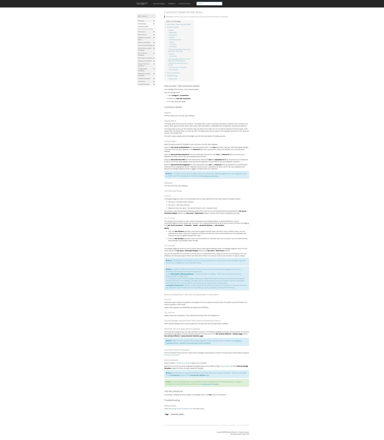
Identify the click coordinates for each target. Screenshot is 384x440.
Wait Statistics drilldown (142, 54)
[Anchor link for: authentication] (178, 34)
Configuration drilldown (142, 70)
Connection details (173, 27)
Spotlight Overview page (144, 38)
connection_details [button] (177, 414)
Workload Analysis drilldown (144, 75)
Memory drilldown (144, 42)
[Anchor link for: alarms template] (179, 69)
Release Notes (173, 79)
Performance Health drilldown (144, 49)
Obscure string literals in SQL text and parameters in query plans (179, 50)
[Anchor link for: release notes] (177, 78)
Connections (142, 24)
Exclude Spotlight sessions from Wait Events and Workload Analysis (179, 60)
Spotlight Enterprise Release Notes (182, 409)
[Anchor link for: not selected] (177, 46)
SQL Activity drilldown (145, 45)
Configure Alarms (225, 366)
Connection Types (184, 3)
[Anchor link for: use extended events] (181, 39)
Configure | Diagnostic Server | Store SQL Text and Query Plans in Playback (204, 342)
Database (171, 37)
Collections (141, 81)
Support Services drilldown (143, 65)
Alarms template (173, 70)
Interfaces (171, 3)
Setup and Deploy (158, 3)
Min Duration (173, 44)
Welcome (141, 21)
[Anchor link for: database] (175, 37)
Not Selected (173, 46)
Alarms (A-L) (142, 32)
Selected (172, 42)
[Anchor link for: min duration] (177, 44)
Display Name (173, 32)
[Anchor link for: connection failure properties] (187, 67)
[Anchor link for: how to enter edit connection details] (191, 24)
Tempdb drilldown (144, 78)
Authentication (173, 35)
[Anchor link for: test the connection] (180, 73)
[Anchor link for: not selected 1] (177, 56)
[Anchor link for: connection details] (179, 27)
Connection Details (143, 26)
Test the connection (173, 73)
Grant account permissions (145, 29)
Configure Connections (211, 176)
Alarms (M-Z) (142, 35)
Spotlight (142, 3)
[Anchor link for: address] (174, 30)
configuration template (183, 363)
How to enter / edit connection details (179, 24)
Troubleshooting (143, 84)
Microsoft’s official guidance (182, 274)
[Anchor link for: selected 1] (174, 53)
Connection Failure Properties (177, 67)
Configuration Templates (210, 384)
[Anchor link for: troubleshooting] (177, 75)
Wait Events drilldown (145, 58)
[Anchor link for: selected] (174, 42)
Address (171, 30)
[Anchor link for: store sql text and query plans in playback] (173, 65)
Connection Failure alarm (172, 355)
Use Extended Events (175, 39)
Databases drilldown (145, 61)
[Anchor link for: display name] (177, 32)
